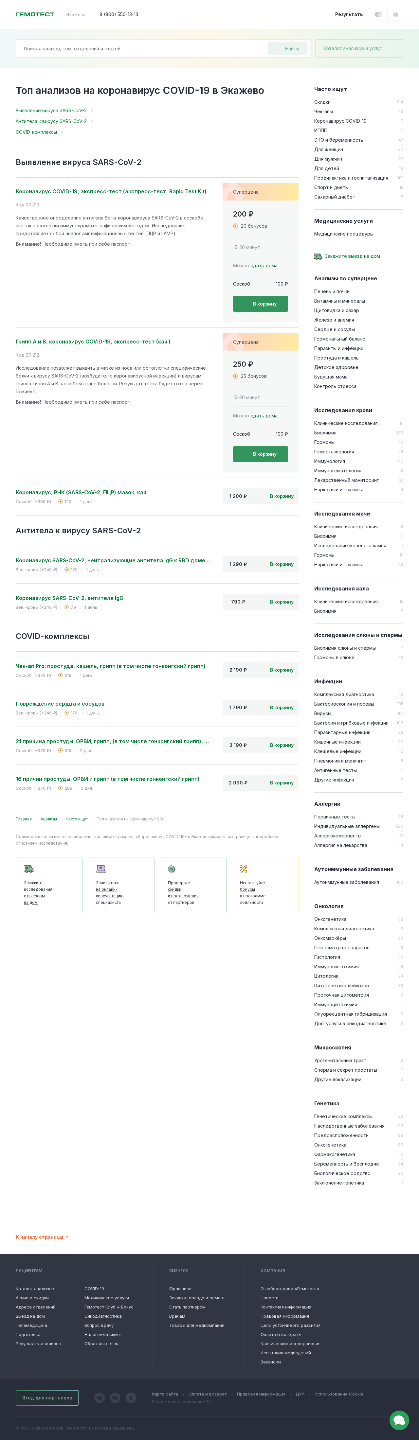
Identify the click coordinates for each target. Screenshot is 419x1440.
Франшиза (180, 1288)
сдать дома (264, 265)
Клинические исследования (346, 423)
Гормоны (324, 442)
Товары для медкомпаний (197, 1325)
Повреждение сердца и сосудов (60, 703)
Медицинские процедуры (343, 234)
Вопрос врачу (99, 1325)
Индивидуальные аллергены (347, 826)
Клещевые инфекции (337, 751)
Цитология (326, 976)
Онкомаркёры (330, 938)
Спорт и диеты (331, 187)
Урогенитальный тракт (340, 1060)
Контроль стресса (335, 386)
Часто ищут (330, 89)
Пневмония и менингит (340, 761)
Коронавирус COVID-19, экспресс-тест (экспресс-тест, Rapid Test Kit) (111, 191)
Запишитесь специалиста (110, 892)
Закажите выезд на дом (352, 256)
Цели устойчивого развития (290, 1325)
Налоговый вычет (103, 1334)
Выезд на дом (30, 1316)
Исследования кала (341, 588)
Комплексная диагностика (344, 694)
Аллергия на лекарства (340, 845)
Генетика (326, 1103)
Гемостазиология (334, 451)
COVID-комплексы (36, 132)
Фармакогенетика (334, 1154)
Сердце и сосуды (334, 329)
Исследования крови (343, 410)
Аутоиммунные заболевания (353, 869)
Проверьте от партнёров (183, 892)
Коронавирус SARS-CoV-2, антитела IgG (69, 598)
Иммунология (329, 461)
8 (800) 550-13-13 (119, 14)
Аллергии (327, 803)
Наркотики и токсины (338, 489)
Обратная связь (101, 1343)
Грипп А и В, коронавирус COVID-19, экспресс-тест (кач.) (93, 341)
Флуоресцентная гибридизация (350, 1014)
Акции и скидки (32, 1297)
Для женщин (328, 149)
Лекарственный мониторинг (346, 480)
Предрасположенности (341, 1135)
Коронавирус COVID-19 (340, 121)
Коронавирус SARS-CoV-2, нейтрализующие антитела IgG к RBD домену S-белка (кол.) (114, 560)
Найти (292, 48)
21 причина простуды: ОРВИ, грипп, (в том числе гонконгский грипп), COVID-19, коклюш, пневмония (114, 741)
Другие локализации (337, 1079)
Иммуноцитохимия (335, 1004)
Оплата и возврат (208, 1393)
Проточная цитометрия (341, 995)
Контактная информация (286, 1306)
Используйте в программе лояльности (253, 892)
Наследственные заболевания (349, 1126)
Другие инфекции (334, 779)
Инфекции (328, 681)
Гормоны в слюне (334, 657)
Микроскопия (332, 1047)
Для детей (326, 168)
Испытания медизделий (286, 1352)
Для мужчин (328, 159)
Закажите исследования (38, 892)
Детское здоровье (336, 367)
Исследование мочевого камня (350, 545)
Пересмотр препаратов (342, 947)
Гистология (327, 957)
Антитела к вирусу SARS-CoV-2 (51, 121)
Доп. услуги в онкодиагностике (350, 1023)
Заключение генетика (339, 1182)
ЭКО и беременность (338, 140)
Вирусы (322, 713)
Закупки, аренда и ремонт (197, 1297)
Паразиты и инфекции (338, 348)
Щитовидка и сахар (336, 310)
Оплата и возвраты (281, 1334)
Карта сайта (165, 1393)
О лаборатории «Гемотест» (290, 1288)
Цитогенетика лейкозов (341, 985)
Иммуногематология (337, 470)
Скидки (322, 102)
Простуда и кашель (336, 357)
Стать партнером (187, 1306)
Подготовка (28, 1334)
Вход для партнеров (47, 1397)
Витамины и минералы (339, 301)
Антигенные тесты (335, 770)
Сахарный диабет (334, 197)
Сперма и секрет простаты (345, 1070)
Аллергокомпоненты (337, 835)
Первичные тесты (334, 816)
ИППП (320, 130)
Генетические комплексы (343, 1116)
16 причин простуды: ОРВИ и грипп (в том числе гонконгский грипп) (108, 779)
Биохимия (325, 432)
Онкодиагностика (103, 1316)
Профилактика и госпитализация (351, 178)
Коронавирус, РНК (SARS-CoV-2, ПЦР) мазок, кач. (82, 492)
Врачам (177, 1316)
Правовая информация (285, 1316)
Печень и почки (332, 291)
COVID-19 (94, 1288)
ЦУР (300, 1393)
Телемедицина (31, 1325)
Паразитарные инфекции (342, 732)
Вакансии (271, 1361)
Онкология (329, 906)
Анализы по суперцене (345, 278)
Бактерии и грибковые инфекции (351, 723)
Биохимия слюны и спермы (345, 648)
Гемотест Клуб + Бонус (109, 1306)
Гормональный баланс (339, 339)
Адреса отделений (36, 1306)
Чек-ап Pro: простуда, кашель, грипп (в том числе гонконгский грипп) (111, 666)
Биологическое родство (342, 1173)
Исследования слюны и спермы (358, 635)
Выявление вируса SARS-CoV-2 (51, 110)
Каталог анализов (35, 1288)
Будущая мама (331, 376)
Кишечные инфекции (337, 742)
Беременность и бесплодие (346, 1164)
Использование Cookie (339, 1393)
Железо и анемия (334, 320)
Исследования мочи (342, 513)
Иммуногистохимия (336, 966)
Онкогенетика (330, 919)
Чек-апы (323, 111)
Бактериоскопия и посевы (344, 704)
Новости (270, 1297)
